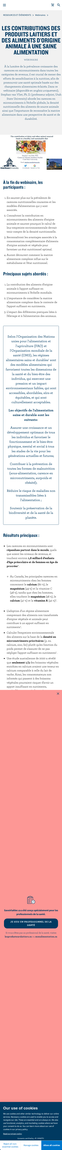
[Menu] (4, 5)
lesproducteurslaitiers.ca (18, 936)
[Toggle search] (59, 5)
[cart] (53, 5)
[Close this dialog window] (58, 694)
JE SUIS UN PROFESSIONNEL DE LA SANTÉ (31, 923)
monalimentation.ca (46, 936)
